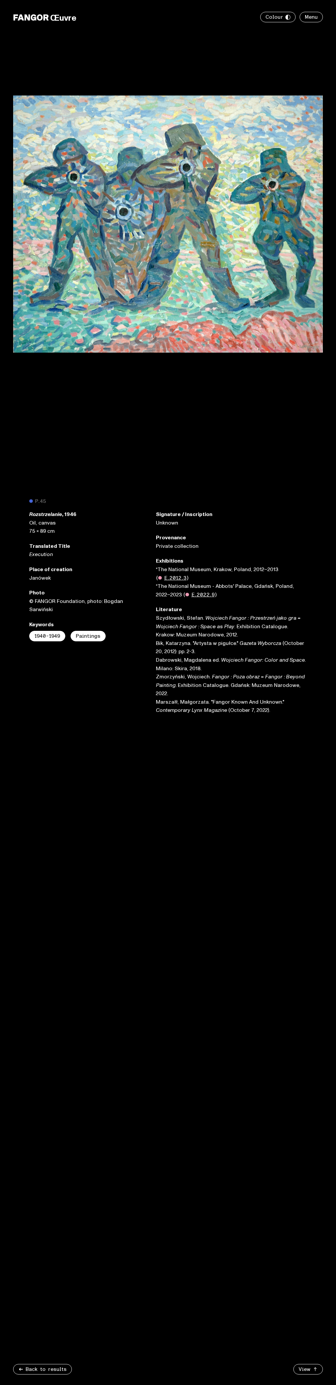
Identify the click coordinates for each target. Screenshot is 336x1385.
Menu (311, 17)
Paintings (88, 636)
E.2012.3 (175, 578)
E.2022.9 (203, 594)
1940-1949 (47, 636)
